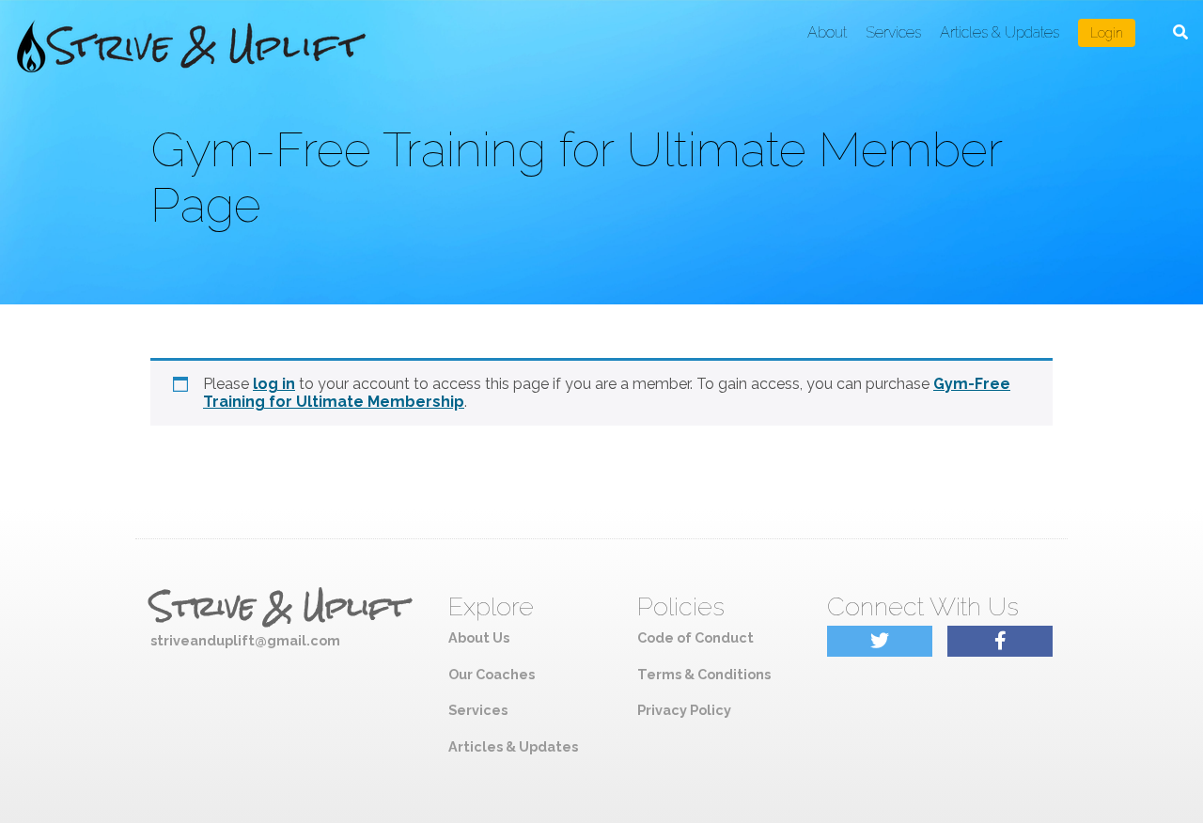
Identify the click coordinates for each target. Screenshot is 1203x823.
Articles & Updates (999, 32)
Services (893, 32)
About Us (478, 637)
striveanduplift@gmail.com (245, 640)
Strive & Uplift (279, 607)
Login (1106, 32)
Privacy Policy (684, 710)
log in (274, 384)
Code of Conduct (695, 637)
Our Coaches (491, 674)
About (827, 32)
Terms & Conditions (704, 674)
